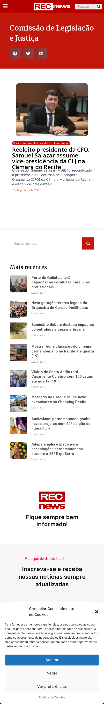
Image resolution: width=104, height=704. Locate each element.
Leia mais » (38, 292)
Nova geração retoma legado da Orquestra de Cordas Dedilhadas (59, 305)
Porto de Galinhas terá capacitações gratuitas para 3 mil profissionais (60, 282)
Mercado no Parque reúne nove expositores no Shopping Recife (58, 399)
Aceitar (52, 659)
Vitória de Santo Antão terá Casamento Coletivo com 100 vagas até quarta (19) (62, 376)
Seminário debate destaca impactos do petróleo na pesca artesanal (62, 327)
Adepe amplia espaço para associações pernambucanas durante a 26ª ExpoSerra (57, 449)
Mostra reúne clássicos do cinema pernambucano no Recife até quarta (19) (62, 351)
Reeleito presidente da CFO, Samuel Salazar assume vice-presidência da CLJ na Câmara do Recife (51, 158)
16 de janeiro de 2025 (26, 190)
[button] (96, 611)
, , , (41, 143)
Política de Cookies (52, 697)
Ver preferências (52, 686)
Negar (52, 673)
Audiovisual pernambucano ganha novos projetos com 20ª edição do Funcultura (60, 423)
